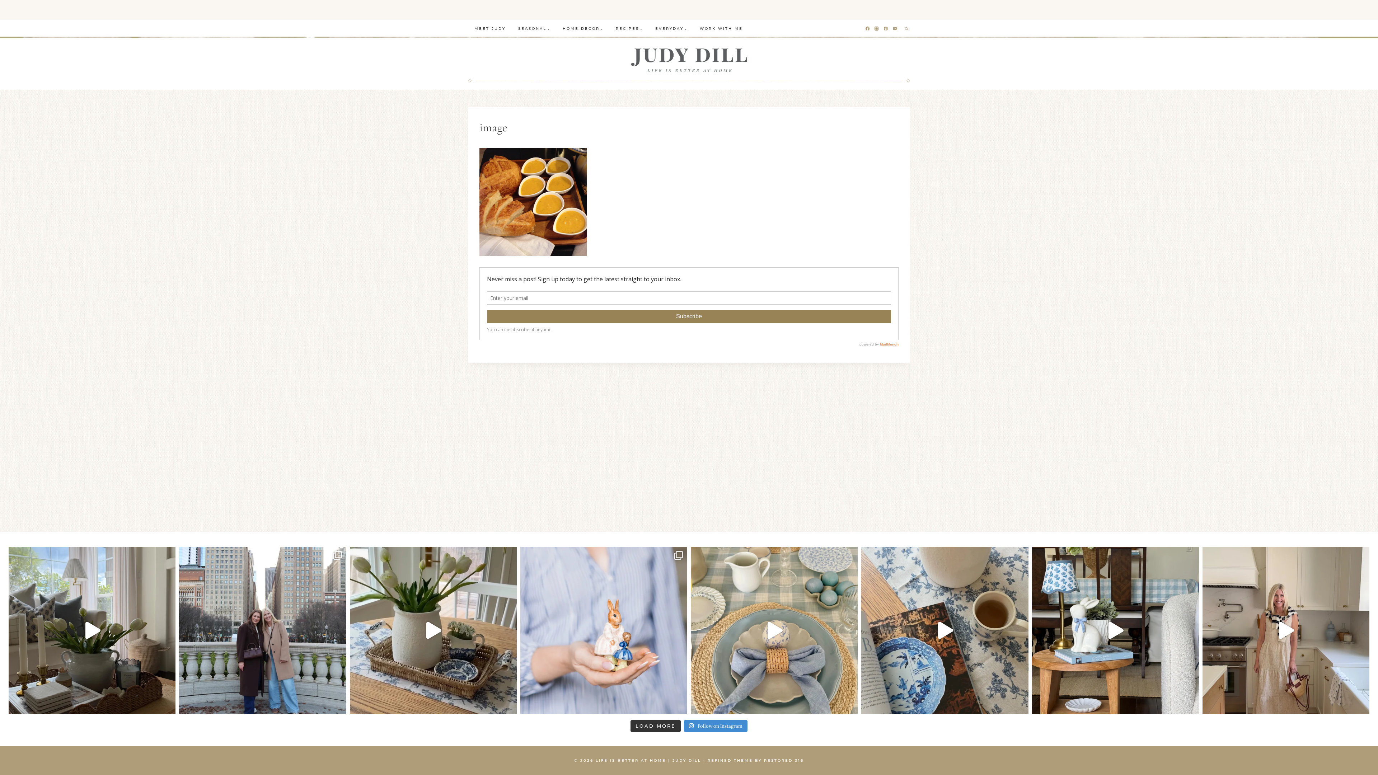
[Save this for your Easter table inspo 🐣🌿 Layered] (774, 630)
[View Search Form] (906, 28)
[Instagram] (877, 29)
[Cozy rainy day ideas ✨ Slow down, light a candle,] (944, 630)
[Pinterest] (886, 29)
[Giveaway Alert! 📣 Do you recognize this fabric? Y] (1286, 630)
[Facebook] (867, 29)
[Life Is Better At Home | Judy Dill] (689, 60)
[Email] (895, 29)
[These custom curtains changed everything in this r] (92, 630)
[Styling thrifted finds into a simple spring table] (433, 630)
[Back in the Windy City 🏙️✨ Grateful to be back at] (262, 630)
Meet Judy (490, 28)
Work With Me (721, 28)
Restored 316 (784, 760)
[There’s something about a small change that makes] (1115, 630)
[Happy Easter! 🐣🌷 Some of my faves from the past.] (603, 630)
